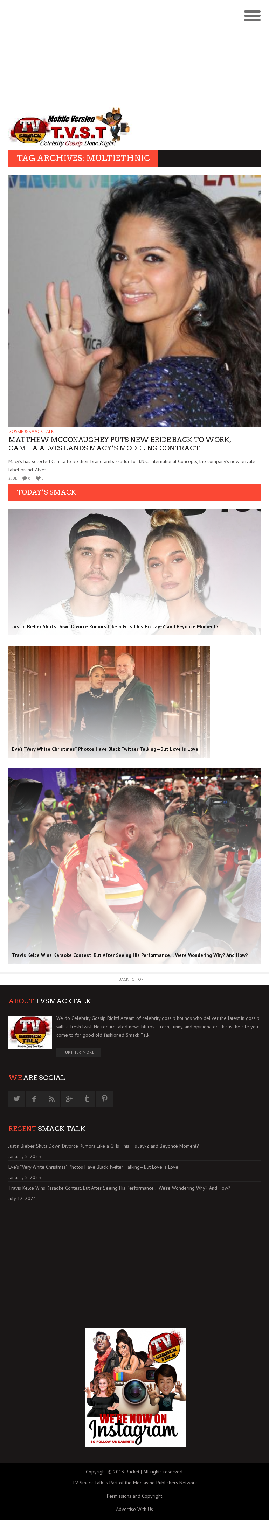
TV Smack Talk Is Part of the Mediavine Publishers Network (134, 1482)
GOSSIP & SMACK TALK (31, 431)
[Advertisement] (134, 52)
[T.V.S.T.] (71, 127)
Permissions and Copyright (134, 1496)
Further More (79, 1052)
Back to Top (131, 979)
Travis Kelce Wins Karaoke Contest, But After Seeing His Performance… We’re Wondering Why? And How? (119, 1188)
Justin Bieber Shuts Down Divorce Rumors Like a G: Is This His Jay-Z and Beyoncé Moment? (103, 1146)
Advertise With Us (134, 1509)
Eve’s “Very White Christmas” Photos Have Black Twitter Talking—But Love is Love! (94, 1167)
